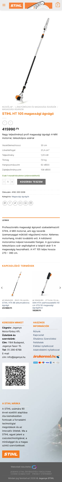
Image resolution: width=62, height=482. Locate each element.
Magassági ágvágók (13, 109)
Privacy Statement (42, 474)
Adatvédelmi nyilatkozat (46, 349)
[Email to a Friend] (20, 203)
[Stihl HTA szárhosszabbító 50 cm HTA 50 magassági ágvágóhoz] (46, 284)
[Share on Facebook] (10, 203)
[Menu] (4, 4)
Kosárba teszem (31, 181)
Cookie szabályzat (20, 474)
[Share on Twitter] (15, 203)
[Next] (60, 293)
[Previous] (2, 293)
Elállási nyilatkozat (43, 346)
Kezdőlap (7, 107)
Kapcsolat (38, 335)
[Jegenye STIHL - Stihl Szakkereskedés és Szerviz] (31, 5)
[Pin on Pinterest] (25, 203)
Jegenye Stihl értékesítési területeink (30, 472)
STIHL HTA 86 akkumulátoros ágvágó (15, 304)
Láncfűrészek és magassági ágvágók (35, 107)
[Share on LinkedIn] (30, 203)
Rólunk (37, 331)
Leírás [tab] (5, 220)
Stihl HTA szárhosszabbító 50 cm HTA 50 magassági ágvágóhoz (46, 305)
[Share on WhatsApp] (4, 203)
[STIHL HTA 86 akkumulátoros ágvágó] (16, 284)
